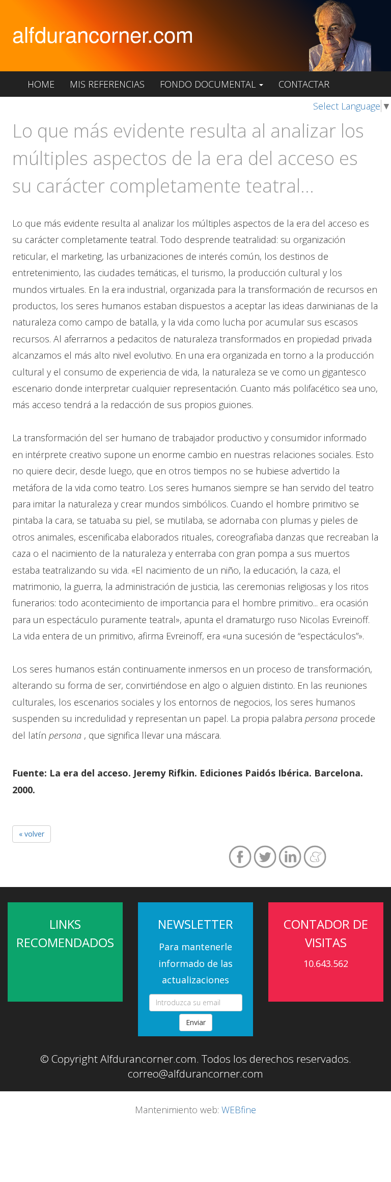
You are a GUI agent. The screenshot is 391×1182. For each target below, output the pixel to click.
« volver (31, 834)
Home (40, 84)
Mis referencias (107, 84)
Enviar (196, 1022)
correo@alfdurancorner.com (195, 1073)
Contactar (303, 84)
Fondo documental (209, 84)
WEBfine (238, 1110)
